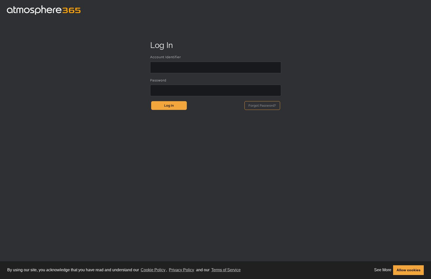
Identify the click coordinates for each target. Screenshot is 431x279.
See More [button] (382, 270)
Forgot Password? (262, 105)
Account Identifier (165, 57)
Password (158, 80)
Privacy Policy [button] (181, 270)
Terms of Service (226, 270)
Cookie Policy (153, 270)
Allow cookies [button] (409, 270)
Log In (169, 105)
